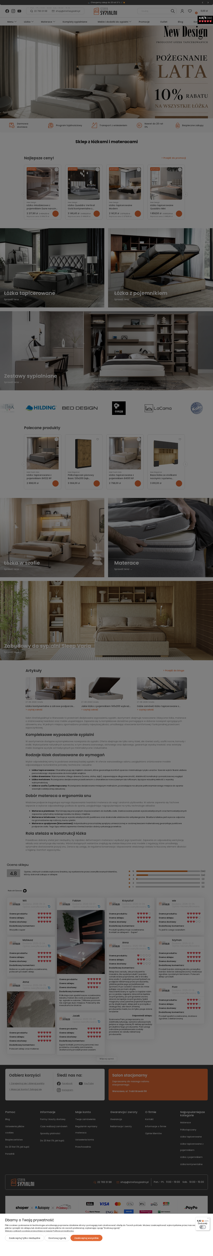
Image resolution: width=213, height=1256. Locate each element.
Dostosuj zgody (57, 1238)
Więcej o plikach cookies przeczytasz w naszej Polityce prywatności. (39, 1230)
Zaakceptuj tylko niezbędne (24, 1238)
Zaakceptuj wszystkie (86, 1238)
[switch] (203, 1227)
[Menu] (208, 1219)
